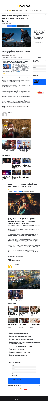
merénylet (4, 107)
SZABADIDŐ (33, 10)
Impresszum (24, 397)
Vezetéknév (34, 67)
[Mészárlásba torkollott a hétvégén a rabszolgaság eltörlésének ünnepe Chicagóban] (6, 172)
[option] (16, 128)
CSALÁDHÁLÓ (21, 10)
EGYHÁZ (17, 10)
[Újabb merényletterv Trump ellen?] (6, 160)
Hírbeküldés (28, 397)
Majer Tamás (5, 23)
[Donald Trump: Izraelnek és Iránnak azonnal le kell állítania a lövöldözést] (26, 172)
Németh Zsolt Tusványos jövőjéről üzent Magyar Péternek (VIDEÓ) (11, 129)
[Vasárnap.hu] (24, 6)
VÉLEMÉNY (13, 10)
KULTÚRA (29, 10)
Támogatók (44, 397)
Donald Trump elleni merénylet (21, 106)
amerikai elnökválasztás (9, 106)
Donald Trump (14, 106)
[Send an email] (7, 23)
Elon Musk (27, 106)
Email (34, 64)
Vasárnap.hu (15, 397)
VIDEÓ (41, 10)
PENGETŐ (25, 10)
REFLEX (10, 10)
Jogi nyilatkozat (40, 397)
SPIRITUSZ (37, 10)
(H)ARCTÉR (6, 10)
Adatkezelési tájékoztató (33, 397)
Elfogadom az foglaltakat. (39, 73)
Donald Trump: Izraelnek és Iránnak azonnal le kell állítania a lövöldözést (26, 176)
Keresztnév (34, 70)
